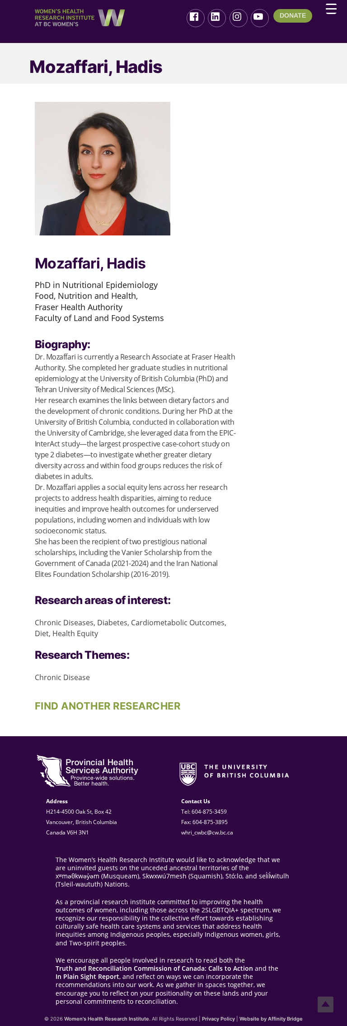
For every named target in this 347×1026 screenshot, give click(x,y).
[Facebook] (196, 18)
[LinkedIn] (217, 18)
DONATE (293, 15)
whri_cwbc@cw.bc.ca (207, 832)
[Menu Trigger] (331, 8)
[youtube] (260, 18)
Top (325, 1004)
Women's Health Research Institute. (107, 1019)
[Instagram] (239, 18)
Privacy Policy (218, 1019)
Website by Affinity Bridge (271, 1019)
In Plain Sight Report (87, 977)
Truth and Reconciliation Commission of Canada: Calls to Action (154, 968)
